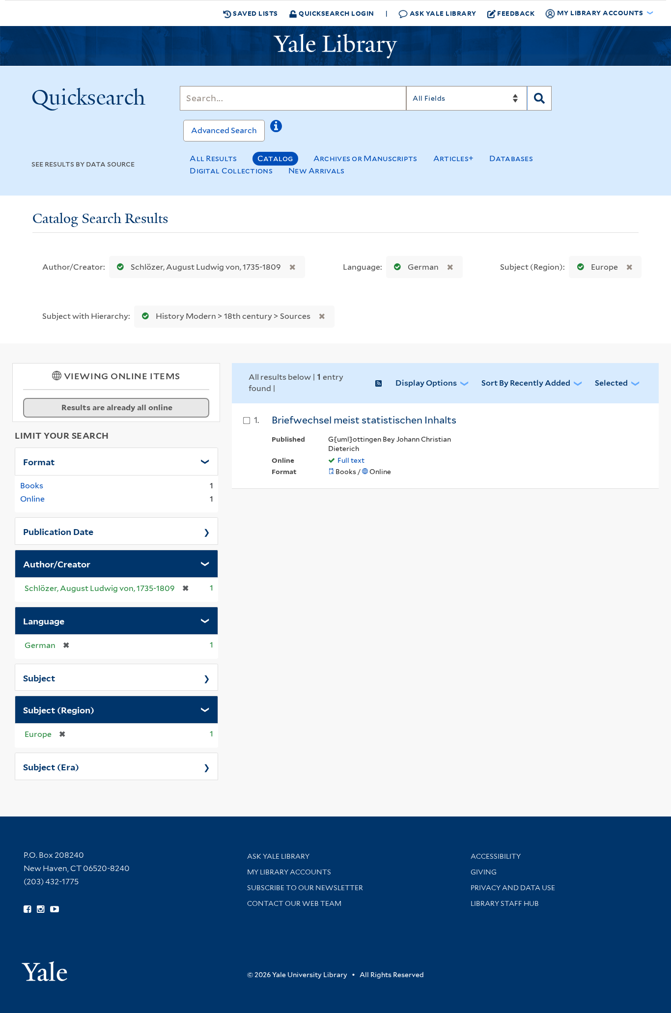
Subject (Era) (51, 766)
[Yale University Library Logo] (335, 46)
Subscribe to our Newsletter (305, 888)
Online (32, 499)
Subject (39, 677)
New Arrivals (316, 170)
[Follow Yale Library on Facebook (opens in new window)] (27, 909)
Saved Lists (254, 13)
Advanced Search (224, 130)
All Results (213, 158)
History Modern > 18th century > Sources (233, 316)
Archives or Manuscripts (365, 158)
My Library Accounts (289, 872)
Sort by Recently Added (525, 383)
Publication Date (58, 531)
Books (31, 485)
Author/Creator (56, 563)
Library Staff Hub (505, 903)
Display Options (426, 383)
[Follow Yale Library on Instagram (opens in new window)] (40, 909)
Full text (350, 460)
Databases (511, 158)
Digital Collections (231, 170)
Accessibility (496, 856)
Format (39, 461)
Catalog (275, 158)
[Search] (539, 98)
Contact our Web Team (294, 903)
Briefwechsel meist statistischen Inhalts (364, 420)
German (423, 267)
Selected (611, 383)
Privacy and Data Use (513, 888)
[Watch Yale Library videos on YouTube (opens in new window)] (54, 909)
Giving (484, 872)
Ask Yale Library (442, 13)
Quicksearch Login (335, 13)
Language (43, 620)
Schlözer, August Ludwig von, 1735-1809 (205, 267)
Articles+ (453, 158)
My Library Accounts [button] (600, 12)
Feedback (515, 13)
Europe (604, 267)
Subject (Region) (58, 709)
